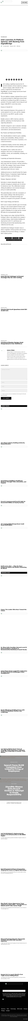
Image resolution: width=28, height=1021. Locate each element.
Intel (21, 238)
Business (3, 1008)
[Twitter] (9, 79)
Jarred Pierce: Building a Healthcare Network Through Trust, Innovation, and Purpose (13, 482)
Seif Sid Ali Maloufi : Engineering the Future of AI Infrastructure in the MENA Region (13, 834)
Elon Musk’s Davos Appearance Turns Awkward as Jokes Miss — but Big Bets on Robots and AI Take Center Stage (14, 904)
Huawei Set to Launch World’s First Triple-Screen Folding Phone (12, 975)
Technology (4, 36)
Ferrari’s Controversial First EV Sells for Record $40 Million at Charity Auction (13, 502)
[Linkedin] (14, 79)
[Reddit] (19, 79)
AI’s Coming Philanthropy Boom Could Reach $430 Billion (12, 524)
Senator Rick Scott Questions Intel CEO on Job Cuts (14, 310)
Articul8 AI (8, 238)
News (8, 1008)
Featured (15, 238)
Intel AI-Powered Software (14, 239)
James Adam (6, 46)
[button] (19, 2)
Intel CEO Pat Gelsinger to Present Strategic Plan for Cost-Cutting (12, 277)
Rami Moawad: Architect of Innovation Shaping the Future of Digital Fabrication (13, 869)
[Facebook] (6, 79)
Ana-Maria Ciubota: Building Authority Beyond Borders (13, 443)
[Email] (21, 79)
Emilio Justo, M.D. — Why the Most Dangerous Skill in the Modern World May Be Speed (14, 567)
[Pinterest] (11, 79)
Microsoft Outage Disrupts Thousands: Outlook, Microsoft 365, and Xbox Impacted (13, 940)
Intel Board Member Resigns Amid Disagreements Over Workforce (12, 343)
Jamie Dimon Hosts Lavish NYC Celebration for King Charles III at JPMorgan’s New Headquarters (14, 672)
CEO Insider (19, 1008)
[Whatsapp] (16, 79)
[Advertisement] (14, 20)
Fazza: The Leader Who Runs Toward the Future (14, 610)
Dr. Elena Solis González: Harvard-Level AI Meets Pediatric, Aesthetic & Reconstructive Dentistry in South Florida (14, 648)
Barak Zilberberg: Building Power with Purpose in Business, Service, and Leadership (13, 711)
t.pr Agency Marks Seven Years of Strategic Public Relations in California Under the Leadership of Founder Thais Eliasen (13, 750)
